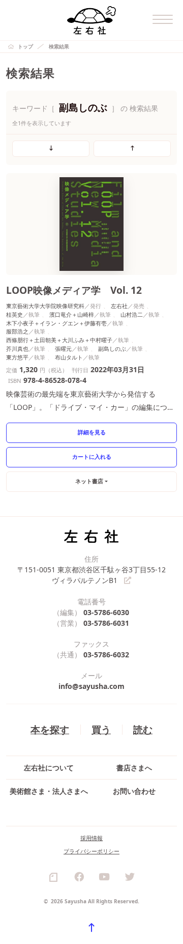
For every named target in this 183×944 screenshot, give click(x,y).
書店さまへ (134, 767)
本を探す (49, 729)
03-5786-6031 (106, 623)
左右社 (119, 306)
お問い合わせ (134, 791)
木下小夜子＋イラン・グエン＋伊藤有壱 (56, 323)
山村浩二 (131, 314)
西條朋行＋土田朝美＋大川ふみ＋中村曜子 (59, 340)
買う (101, 729)
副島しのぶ (112, 348)
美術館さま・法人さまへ (49, 791)
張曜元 (63, 348)
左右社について (49, 767)
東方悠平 (17, 357)
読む (142, 729)
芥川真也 (17, 348)
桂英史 (14, 314)
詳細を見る (92, 432)
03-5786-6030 (106, 612)
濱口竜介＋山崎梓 (71, 314)
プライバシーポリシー (91, 851)
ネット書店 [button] (89, 481)
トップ (25, 46)
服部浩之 (17, 331)
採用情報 (91, 838)
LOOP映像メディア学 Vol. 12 (74, 290)
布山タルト (69, 357)
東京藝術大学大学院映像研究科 (45, 306)
